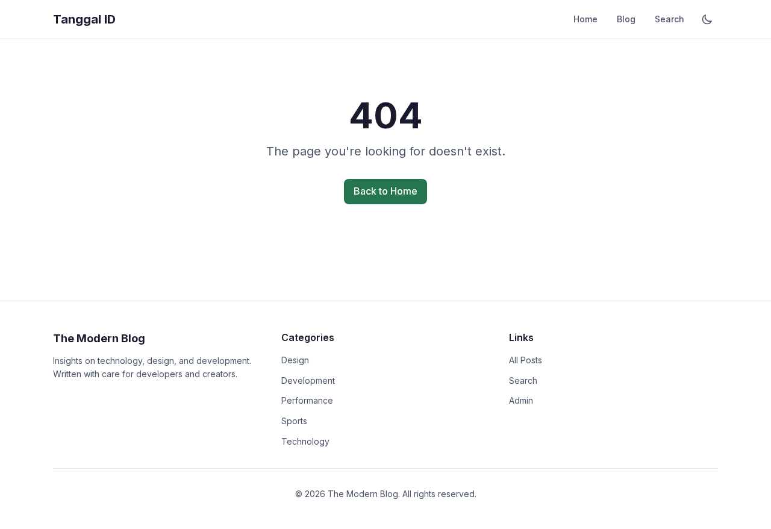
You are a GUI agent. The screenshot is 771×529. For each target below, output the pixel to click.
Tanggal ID (84, 19)
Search (669, 19)
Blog (626, 19)
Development (308, 380)
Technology (305, 441)
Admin (521, 400)
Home (585, 19)
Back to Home (385, 191)
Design (295, 360)
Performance (307, 400)
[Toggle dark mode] (707, 19)
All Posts (525, 360)
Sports (294, 421)
